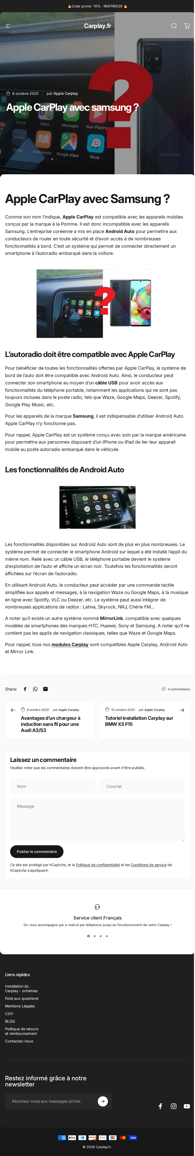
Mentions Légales (20, 1006)
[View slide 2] (94, 936)
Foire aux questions (22, 998)
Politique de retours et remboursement (22, 1031)
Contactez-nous (19, 1041)
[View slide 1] (88, 936)
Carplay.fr (97, 25)
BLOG (10, 1021)
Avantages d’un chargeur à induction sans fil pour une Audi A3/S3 (50, 724)
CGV (9, 1013)
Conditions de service (149, 865)
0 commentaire (179, 689)
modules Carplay (70, 644)
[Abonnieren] (103, 1101)
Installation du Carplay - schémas (21, 988)
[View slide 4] (107, 936)
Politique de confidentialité (98, 865)
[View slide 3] (101, 936)
